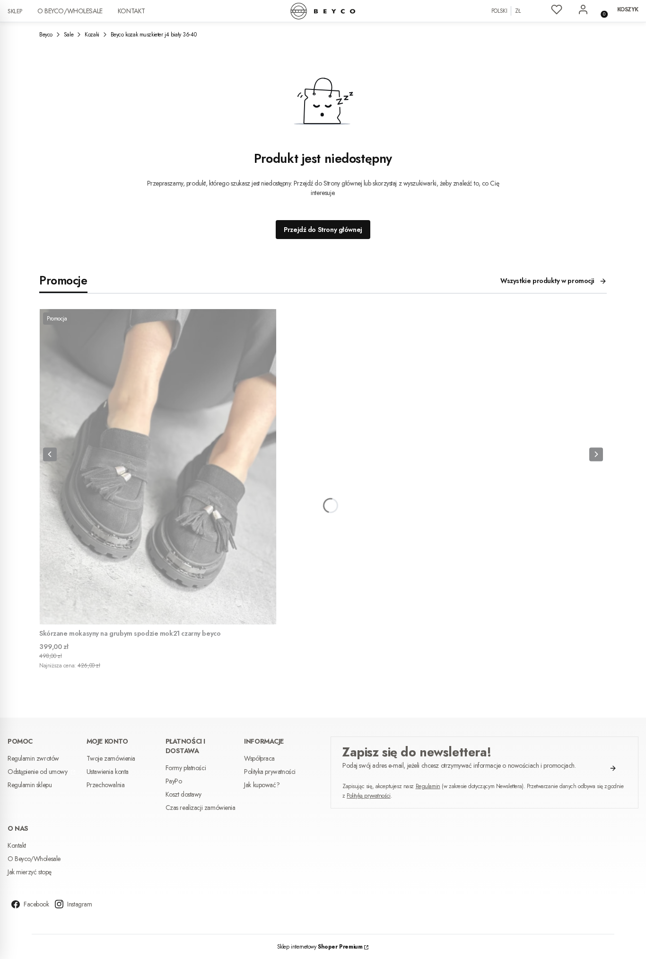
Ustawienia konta (108, 771)
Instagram (79, 904)
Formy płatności (186, 768)
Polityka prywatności (270, 771)
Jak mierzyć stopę (30, 872)
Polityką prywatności (369, 795)
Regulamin (428, 786)
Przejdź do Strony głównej (323, 229)
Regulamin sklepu (30, 785)
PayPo (174, 781)
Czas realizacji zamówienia (201, 807)
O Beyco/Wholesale (70, 11)
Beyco (45, 34)
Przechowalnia (106, 785)
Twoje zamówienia (111, 758)
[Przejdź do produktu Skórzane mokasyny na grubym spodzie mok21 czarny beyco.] (158, 467)
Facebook (36, 904)
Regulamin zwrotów (33, 758)
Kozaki (92, 34)
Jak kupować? (261, 785)
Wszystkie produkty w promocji (547, 280)
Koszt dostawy (184, 794)
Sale (68, 34)
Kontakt (131, 11)
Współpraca (259, 758)
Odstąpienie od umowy (38, 771)
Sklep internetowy (320, 946)
